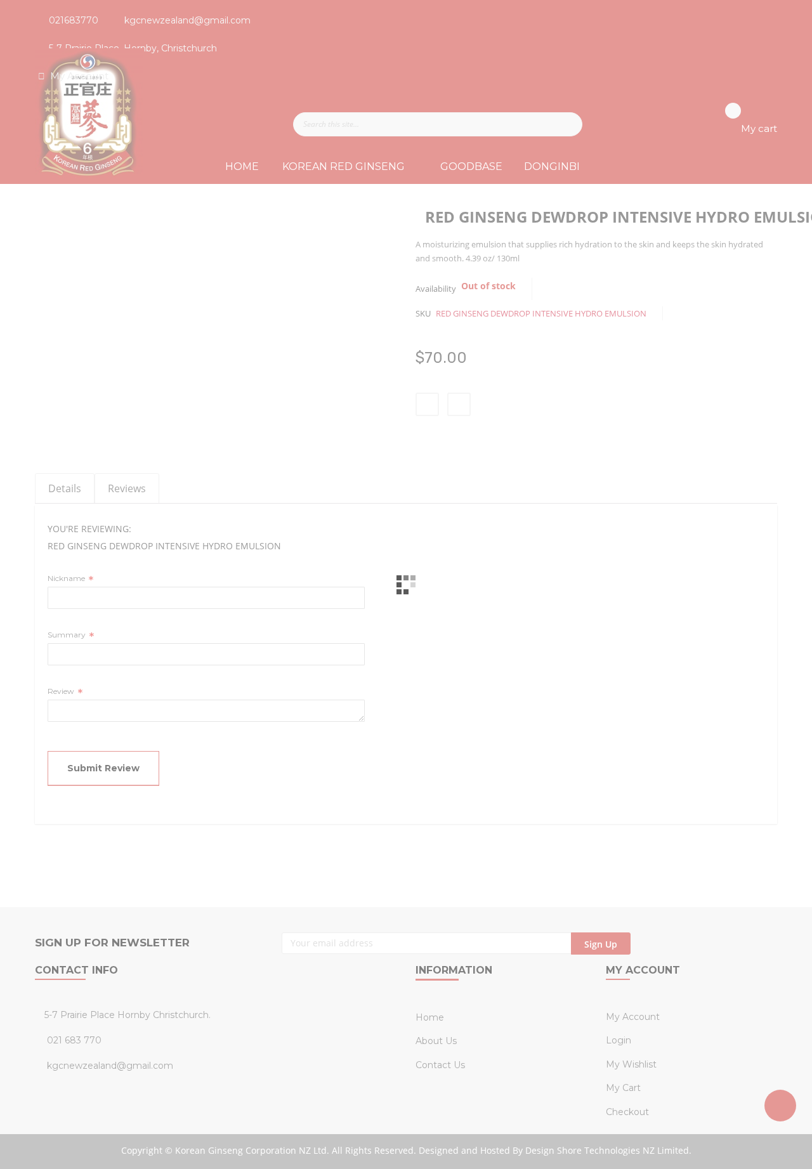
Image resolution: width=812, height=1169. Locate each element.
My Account (80, 76)
